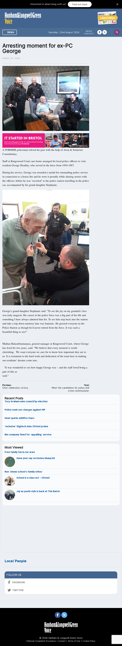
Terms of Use (74, 641)
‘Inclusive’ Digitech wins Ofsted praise (26, 426)
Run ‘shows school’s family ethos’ (24, 471)
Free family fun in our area (20, 452)
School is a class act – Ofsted (33, 477)
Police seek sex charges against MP (25, 409)
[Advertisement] (61, 526)
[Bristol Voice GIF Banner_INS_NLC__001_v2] (45, 140)
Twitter (18, 590)
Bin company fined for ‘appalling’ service (28, 434)
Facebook (18, 582)
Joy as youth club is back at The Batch (38, 491)
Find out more (79, 4)
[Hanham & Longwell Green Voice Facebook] (99, 32)
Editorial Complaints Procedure (41, 641)
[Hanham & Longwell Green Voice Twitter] (104, 32)
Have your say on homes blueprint (36, 458)
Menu (10, 32)
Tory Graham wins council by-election (26, 401)
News (89, 31)
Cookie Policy (89, 641)
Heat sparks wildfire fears (19, 418)
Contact (89, 33)
